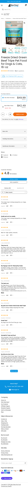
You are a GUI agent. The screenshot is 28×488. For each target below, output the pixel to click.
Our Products (4, 404)
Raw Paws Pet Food (16, 484)
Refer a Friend (4, 428)
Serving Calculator (6, 426)
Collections (8, 18)
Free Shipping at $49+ (14, 76)
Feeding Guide (4, 424)
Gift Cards (3, 430)
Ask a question (14, 182)
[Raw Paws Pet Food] (13, 5)
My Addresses (4, 443)
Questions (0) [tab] (20, 188)
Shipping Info (4, 423)
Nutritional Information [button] (9, 146)
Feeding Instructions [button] (8, 138)
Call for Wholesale (6, 410)
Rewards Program (5, 408)
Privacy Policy (4, 452)
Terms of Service (5, 450)
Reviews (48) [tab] (7, 188)
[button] (25, 5)
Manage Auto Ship (5, 441)
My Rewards (4, 439)
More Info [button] (5, 131)
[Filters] (2, 192)
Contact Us (4, 419)
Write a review (14, 179)
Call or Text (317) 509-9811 (14, 1)
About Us (3, 400)
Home (2, 18)
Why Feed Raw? (5, 402)
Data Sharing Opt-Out (6, 454)
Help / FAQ (4, 421)
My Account (4, 437)
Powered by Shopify (6, 486)
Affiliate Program (5, 406)
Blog (2, 412)
